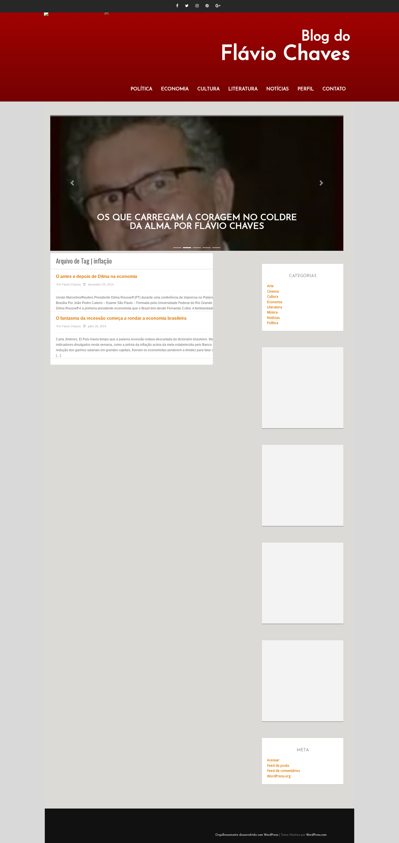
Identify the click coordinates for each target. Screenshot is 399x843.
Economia (175, 89)
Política (141, 89)
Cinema (273, 291)
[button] (72, 183)
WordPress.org (278, 776)
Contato (334, 89)
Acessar (273, 760)
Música (272, 312)
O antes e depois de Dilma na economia (96, 276)
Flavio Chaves (71, 284)
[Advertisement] (302, 388)
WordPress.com (316, 835)
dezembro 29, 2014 (100, 284)
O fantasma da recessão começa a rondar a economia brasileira (121, 318)
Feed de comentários (283, 770)
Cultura (208, 89)
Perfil (305, 89)
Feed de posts (278, 765)
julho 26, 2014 (97, 326)
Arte (270, 286)
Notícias (277, 89)
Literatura (243, 89)
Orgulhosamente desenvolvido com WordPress (246, 835)
